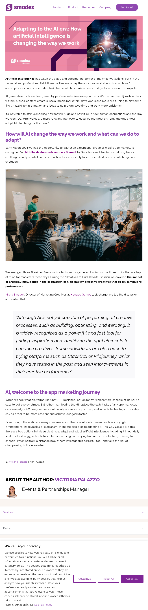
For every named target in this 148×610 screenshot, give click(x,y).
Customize (85, 578)
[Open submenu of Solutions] (143, 512)
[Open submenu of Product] (143, 528)
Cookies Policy (43, 604)
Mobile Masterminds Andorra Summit (50, 152)
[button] (8, 215)
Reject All (108, 578)
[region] (74, 575)
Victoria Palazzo (18, 461)
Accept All (132, 578)
